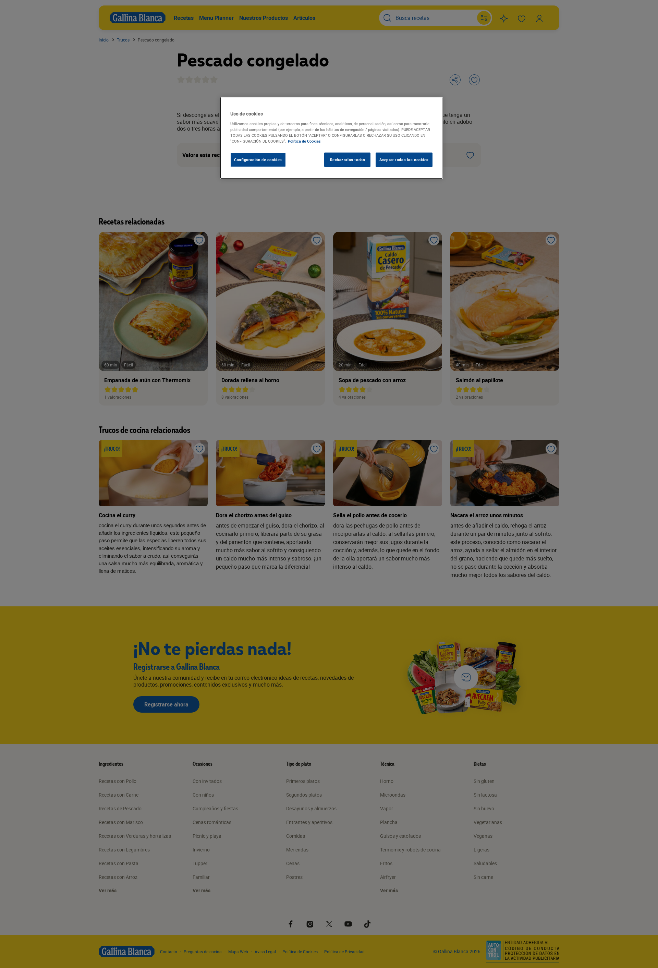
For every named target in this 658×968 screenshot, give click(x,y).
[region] (331, 138)
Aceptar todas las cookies (404, 159)
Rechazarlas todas (347, 159)
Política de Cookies (304, 141)
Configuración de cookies (258, 159)
